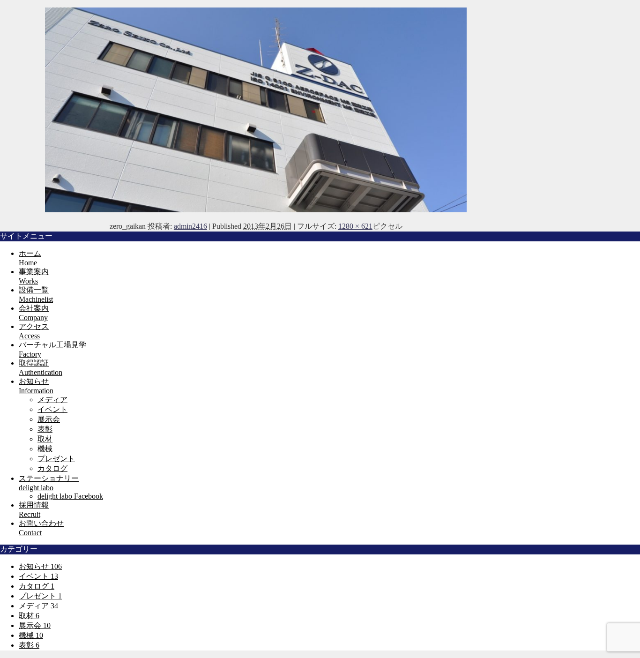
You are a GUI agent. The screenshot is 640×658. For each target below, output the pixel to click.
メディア (52, 400)
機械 (44, 449)
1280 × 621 (355, 226)
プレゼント (56, 459)
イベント (52, 409)
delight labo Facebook (70, 496)
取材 (44, 439)
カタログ (52, 468)
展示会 (48, 419)
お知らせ (40, 566)
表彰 (44, 429)
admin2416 (190, 226)
